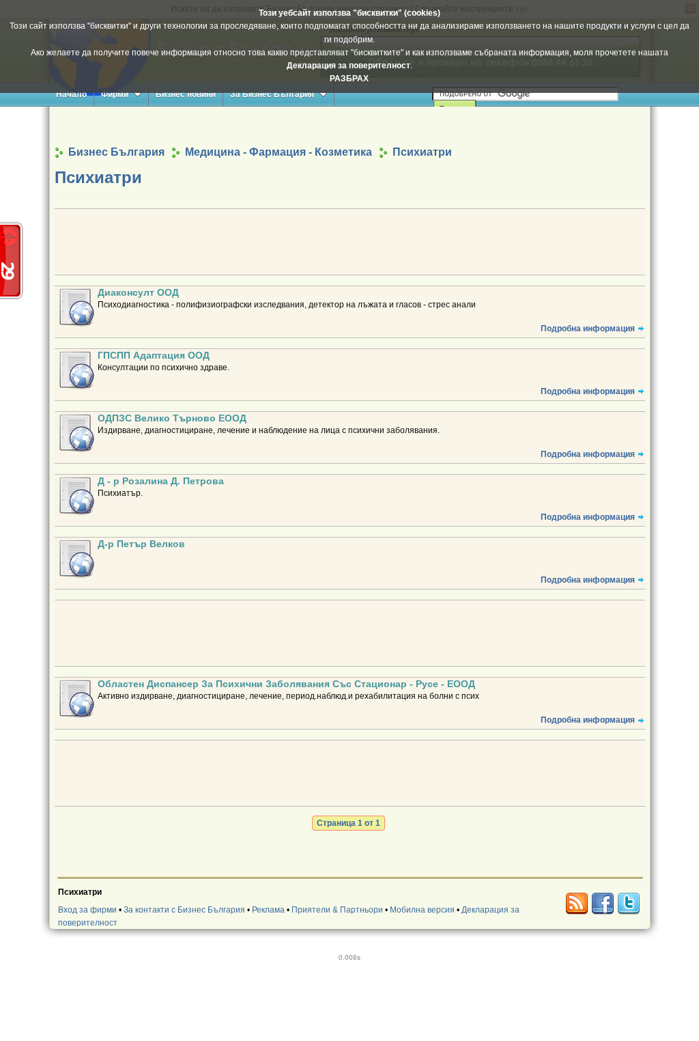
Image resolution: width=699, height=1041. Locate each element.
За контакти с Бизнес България (184, 910)
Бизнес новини (186, 94)
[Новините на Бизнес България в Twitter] (629, 904)
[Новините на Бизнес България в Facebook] (603, 904)
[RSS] (577, 904)
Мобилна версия (422, 910)
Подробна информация (588, 328)
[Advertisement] (349, 125)
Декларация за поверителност (348, 65)
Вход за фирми (87, 910)
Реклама (268, 910)
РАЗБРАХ (349, 78)
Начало (71, 94)
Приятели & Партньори (337, 910)
